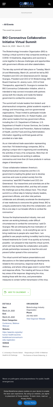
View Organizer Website (35, 318)
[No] (50, 397)
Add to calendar (17, 292)
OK (20, 403)
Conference (7, 323)
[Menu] (4, 4)
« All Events (8, 24)
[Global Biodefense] (26, 4)
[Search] (49, 4)
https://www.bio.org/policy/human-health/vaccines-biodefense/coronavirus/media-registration (12, 336)
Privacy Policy (30, 403)
